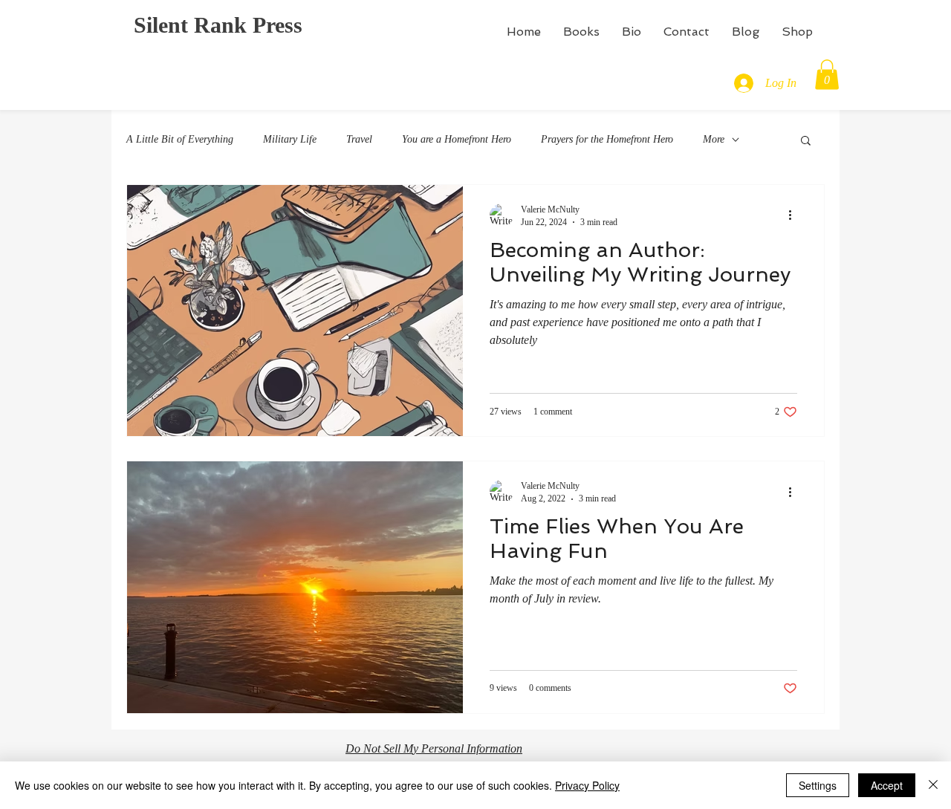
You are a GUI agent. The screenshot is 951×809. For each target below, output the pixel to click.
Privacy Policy (587, 785)
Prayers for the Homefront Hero (607, 139)
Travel (359, 139)
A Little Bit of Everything (179, 139)
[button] (827, 74)
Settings (818, 785)
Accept (887, 785)
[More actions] (795, 215)
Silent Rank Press (218, 25)
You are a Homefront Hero (456, 139)
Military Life (290, 139)
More (713, 139)
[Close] (933, 785)
